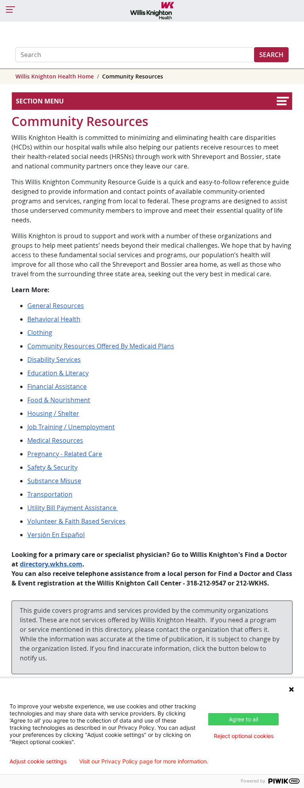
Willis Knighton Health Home (54, 76)
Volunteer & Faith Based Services (76, 521)
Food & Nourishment (58, 400)
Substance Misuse (54, 480)
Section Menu (40, 101)
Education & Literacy (58, 373)
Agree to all (243, 719)
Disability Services (54, 359)
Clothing (39, 332)
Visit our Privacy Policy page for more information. (143, 761)
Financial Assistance (57, 386)
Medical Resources (55, 440)
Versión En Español (56, 534)
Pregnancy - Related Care (64, 453)
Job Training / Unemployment (71, 427)
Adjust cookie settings (38, 761)
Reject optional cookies (244, 736)
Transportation (49, 494)
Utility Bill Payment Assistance (72, 507)
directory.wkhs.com (51, 564)
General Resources (55, 305)
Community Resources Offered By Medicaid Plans (100, 346)
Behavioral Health (53, 319)
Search (271, 54)
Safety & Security (52, 467)
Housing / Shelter (53, 413)
